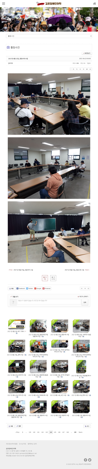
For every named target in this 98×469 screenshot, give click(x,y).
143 (47, 432)
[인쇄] (90, 69)
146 (59, 432)
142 (42, 432)
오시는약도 (22, 444)
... (71, 432)
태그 (88, 426)
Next (80, 432)
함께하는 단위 (32, 444)
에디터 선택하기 (83, 296)
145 (55, 432)
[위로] (80, 69)
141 (38, 432)
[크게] (73, 69)
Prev (17, 432)
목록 (12, 288)
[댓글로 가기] (87, 69)
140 (34, 432)
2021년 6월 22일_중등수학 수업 (18, 58)
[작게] (77, 69)
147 (63, 432)
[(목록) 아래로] (83, 69)
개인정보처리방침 (11, 444)
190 (75, 432)
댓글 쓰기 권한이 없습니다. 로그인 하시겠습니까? (32, 301)
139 (30, 432)
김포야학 (10, 63)
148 (67, 432)
